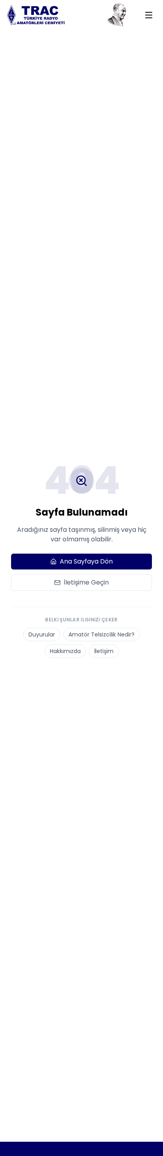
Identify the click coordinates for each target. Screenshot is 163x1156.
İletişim (104, 651)
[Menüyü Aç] (149, 15)
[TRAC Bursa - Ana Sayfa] (38, 15)
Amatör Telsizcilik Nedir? (101, 634)
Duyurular (41, 634)
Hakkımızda (65, 651)
